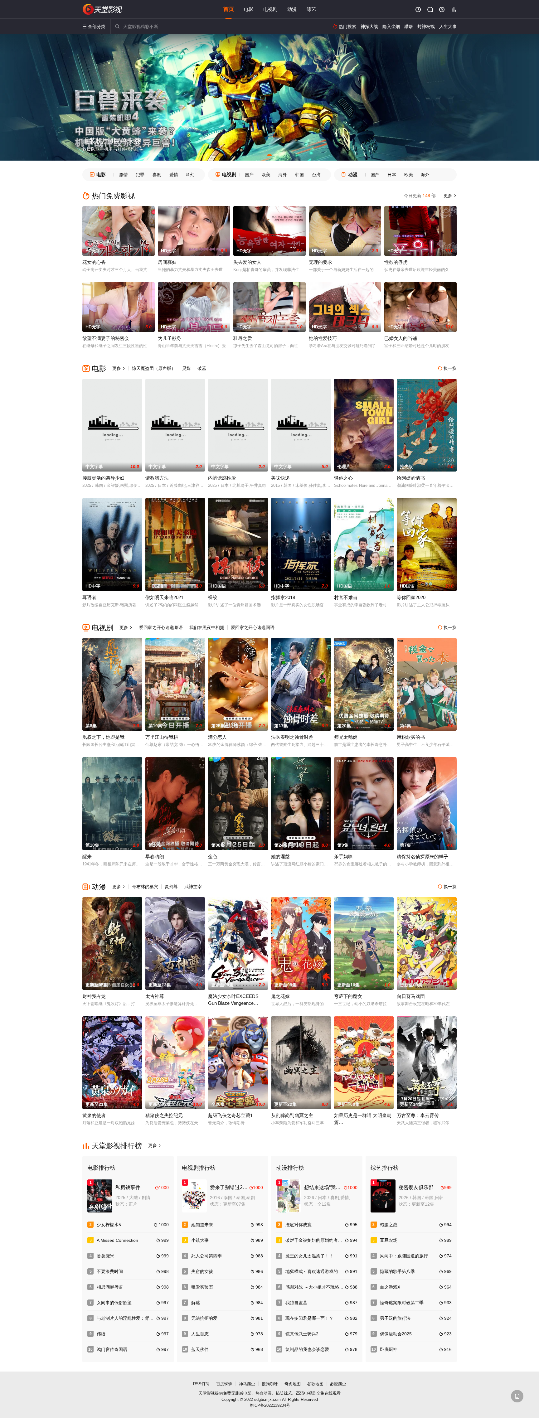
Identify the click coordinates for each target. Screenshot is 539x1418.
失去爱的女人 (247, 262)
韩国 (299, 174)
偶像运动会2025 (396, 1333)
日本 (391, 174)
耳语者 (89, 597)
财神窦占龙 (94, 996)
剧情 (123, 174)
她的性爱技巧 (323, 338)
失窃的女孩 (202, 1271)
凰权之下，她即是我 (103, 737)
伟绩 (101, 1333)
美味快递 (280, 478)
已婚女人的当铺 (400, 338)
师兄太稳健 (345, 737)
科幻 (190, 174)
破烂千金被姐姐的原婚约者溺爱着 (318, 1240)
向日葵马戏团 (411, 996)
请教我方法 (157, 478)
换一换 (447, 368)
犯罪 (140, 174)
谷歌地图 (315, 1384)
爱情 (173, 174)
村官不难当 (345, 597)
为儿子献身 (169, 338)
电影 (248, 9)
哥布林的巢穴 (145, 886)
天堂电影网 (102, 9)
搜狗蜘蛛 (270, 1384)
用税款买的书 (411, 737)
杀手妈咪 (343, 856)
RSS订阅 (201, 1384)
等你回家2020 (411, 597)
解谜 (195, 1302)
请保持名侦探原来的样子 (422, 856)
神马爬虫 (247, 1384)
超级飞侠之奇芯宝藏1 (230, 1115)
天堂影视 (207, 1393)
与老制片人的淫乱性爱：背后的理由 (132, 1318)
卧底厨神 (388, 1349)
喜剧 (157, 174)
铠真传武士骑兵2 (301, 1333)
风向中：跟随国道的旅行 (404, 1255)
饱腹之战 (388, 1224)
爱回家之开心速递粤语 (161, 627)
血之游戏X (390, 1287)
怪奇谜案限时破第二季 (402, 1302)
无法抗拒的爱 (204, 1318)
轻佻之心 (343, 478)
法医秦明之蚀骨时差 (292, 737)
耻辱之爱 (242, 338)
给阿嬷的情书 (411, 478)
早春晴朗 (154, 856)
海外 (282, 174)
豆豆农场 (388, 1240)
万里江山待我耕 (161, 737)
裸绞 (212, 597)
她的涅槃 (280, 856)
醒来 (87, 856)
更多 (449, 195)
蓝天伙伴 (200, 1349)
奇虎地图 (292, 1384)
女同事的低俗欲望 (114, 1302)
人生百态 (200, 1333)
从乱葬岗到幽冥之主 (292, 1115)
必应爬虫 (338, 1384)
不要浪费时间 (110, 1271)
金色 (212, 856)
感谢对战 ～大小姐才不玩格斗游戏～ (321, 1287)
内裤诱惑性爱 (222, 478)
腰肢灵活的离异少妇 (103, 478)
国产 (249, 174)
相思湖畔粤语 (110, 1287)
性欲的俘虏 (396, 262)
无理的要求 (320, 262)
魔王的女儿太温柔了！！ (309, 1255)
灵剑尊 (171, 886)
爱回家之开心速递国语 (252, 627)
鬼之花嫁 (280, 996)
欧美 (266, 174)
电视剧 (270, 9)
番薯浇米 (105, 1255)
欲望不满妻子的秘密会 (105, 338)
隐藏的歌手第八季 (397, 1271)
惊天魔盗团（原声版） (154, 368)
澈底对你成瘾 (298, 1224)
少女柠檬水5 (109, 1224)
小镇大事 (200, 1240)
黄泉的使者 (94, 1115)
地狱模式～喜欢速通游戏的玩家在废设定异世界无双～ (337, 1271)
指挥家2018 (283, 597)
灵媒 (186, 368)
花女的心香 (94, 262)
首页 (228, 9)
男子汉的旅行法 (395, 1318)
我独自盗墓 (296, 1302)
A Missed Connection (117, 1240)
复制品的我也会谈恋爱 (307, 1349)
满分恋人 (217, 737)
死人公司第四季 (206, 1255)
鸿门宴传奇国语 (112, 1349)
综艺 (311, 9)
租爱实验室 (202, 1287)
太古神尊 (154, 996)
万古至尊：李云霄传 (418, 1115)
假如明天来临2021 (164, 597)
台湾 (316, 174)
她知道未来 (202, 1224)
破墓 (201, 368)
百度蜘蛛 (224, 1384)
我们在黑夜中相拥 (206, 627)
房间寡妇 (167, 262)
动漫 (292, 9)
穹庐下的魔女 (348, 996)
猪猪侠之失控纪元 (164, 1115)
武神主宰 (193, 886)
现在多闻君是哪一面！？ (309, 1318)
